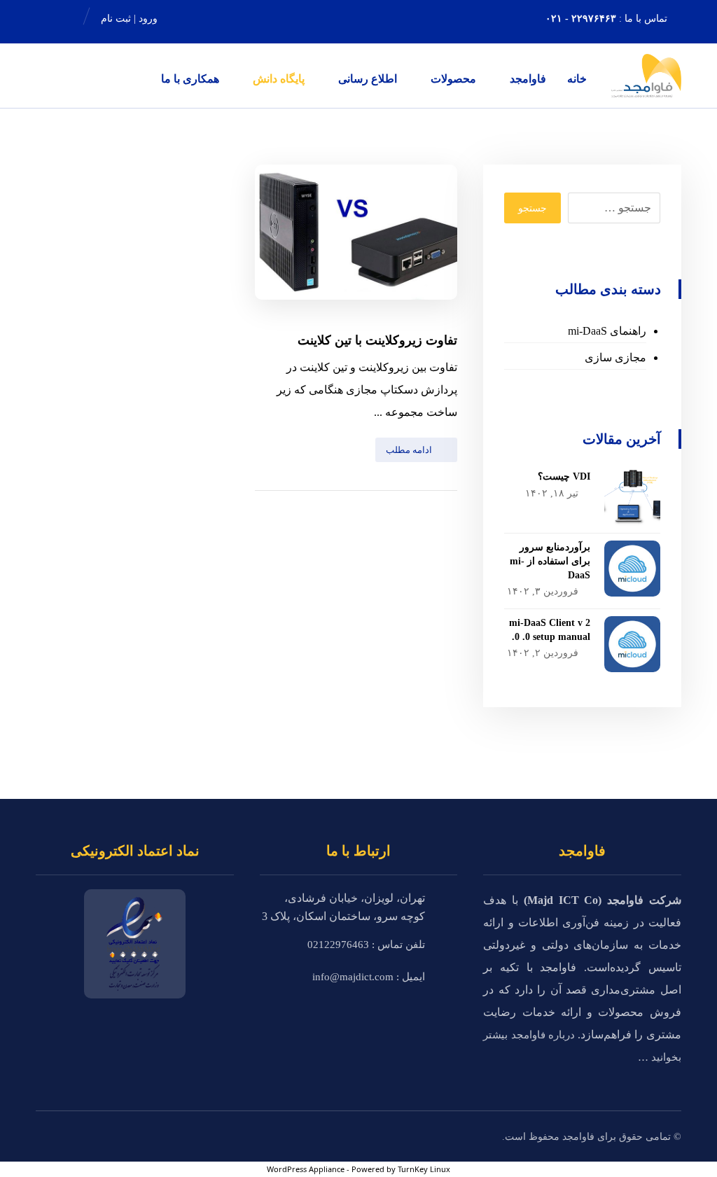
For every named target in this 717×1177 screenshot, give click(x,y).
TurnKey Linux (424, 1169)
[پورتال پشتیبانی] (54, 18)
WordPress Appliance (305, 1169)
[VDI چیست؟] (632, 498)
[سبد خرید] (206, 19)
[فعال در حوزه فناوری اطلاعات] (646, 75)
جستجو (532, 208)
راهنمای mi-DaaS (607, 331)
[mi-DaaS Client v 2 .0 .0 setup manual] (632, 644)
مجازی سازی (615, 357)
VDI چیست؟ (564, 476)
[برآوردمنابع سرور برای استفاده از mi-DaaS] (632, 569)
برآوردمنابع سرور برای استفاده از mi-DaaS (550, 561)
